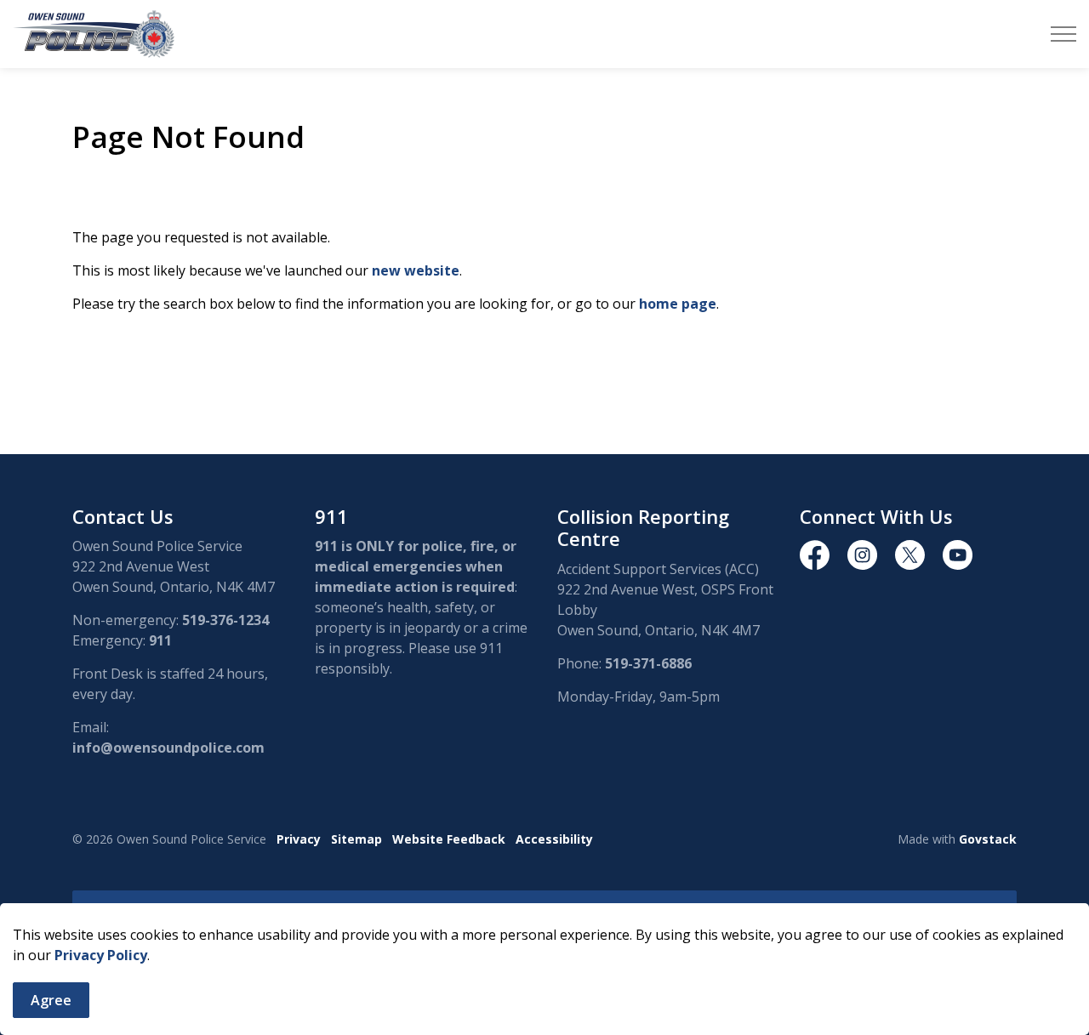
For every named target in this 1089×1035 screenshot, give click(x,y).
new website (415, 270)
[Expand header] (1063, 34)
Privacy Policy (100, 955)
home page (677, 303)
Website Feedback (448, 839)
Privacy (299, 839)
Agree (51, 1000)
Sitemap (356, 839)
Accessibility (554, 839)
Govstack (988, 839)
